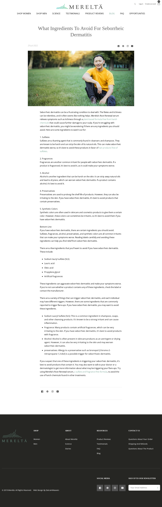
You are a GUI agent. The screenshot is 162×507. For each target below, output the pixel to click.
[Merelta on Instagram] (128, 46)
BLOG (112, 13)
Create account (150, 4)
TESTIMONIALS (73, 13)
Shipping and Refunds (138, 444)
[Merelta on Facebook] (119, 46)
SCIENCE (56, 13)
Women (37, 439)
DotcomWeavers (52, 490)
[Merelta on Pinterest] (123, 46)
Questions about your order (140, 439)
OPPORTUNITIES (137, 13)
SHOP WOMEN (24, 13)
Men (35, 444)
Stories (68, 448)
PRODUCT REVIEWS (94, 13)
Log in (141, 4)
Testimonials (102, 444)
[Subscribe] (158, 488)
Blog (98, 453)
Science (68, 444)
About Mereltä (71, 439)
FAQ (122, 13)
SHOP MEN (41, 13)
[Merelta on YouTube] (132, 46)
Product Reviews (104, 439)
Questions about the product (140, 448)
